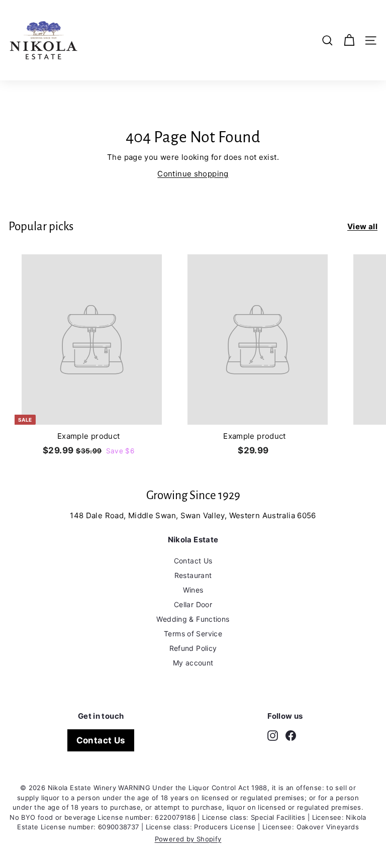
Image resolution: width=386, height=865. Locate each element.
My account (193, 662)
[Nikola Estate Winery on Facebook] (290, 735)
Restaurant (193, 575)
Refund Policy (193, 648)
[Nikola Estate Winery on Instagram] (272, 735)
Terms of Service (193, 633)
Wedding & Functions (192, 619)
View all (362, 226)
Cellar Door (193, 604)
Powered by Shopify (188, 839)
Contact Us (193, 560)
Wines (193, 590)
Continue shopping (192, 173)
